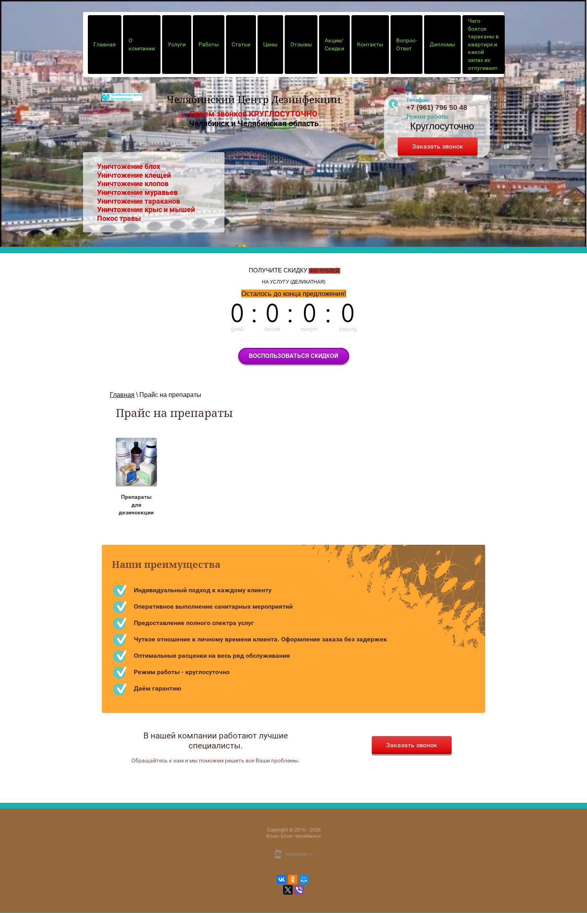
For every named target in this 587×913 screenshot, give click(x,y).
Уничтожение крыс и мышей (146, 209)
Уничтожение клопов (133, 183)
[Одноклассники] (292, 879)
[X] (288, 890)
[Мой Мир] (304, 879)
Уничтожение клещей (134, 175)
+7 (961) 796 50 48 (436, 107)
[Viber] (299, 890)
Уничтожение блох (128, 166)
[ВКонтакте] (281, 879)
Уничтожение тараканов (138, 201)
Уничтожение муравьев (137, 192)
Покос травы (119, 218)
